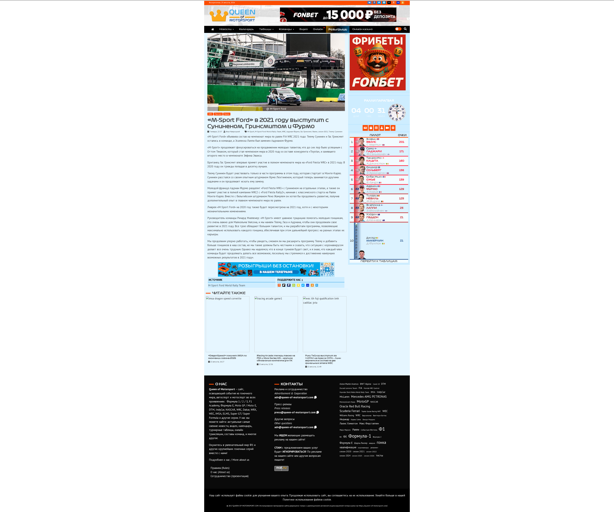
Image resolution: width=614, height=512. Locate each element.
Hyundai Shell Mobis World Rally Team (354, 392)
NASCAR (374, 402)
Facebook (374, 2)
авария (372, 443)
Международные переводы (307, 285)
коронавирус (363, 447)
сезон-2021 (323, 131)
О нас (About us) (220, 472)
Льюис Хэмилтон (349, 423)
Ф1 (382, 429)
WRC (210, 114)
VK (369, 2)
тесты (379, 455)
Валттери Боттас (380, 415)
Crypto (402, 2)
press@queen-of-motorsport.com (295, 412)
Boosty (393, 2)
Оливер (376, 170)
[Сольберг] (360, 170)
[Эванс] (360, 142)
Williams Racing (347, 415)
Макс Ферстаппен (369, 423)
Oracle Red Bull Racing (355, 406)
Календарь (246, 29)
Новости (225, 29)
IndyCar (381, 392)
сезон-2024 (345, 455)
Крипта (312, 285)
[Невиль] (360, 199)
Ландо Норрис (368, 419)
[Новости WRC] (365, 128)
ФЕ (345, 436)
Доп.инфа (316, 285)
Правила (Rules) (220, 468)
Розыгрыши (337, 29)
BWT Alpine (365, 383)
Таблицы (265, 29)
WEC (385, 411)
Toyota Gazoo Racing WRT (371, 411)
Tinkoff (298, 285)
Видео (303, 29)
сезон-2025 (357, 456)
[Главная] (212, 29)
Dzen (389, 2)
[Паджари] (360, 151)
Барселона (366, 415)
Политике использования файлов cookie (307, 499)
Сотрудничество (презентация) (229, 476)
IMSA (373, 392)
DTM (383, 383)
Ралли (226, 114)
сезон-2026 (369, 456)
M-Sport (251, 131)
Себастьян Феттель (369, 430)
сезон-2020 (345, 451)
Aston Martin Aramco (349, 384)
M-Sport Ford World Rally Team (268, 131)
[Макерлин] (360, 240)
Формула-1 (359, 436)
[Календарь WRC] (371, 128)
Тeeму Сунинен (335, 131)
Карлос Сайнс (356, 419)
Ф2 (341, 437)
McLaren (344, 396)
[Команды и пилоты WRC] (381, 128)
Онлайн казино (362, 29)
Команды (285, 29)
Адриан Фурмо (293, 131)
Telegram (384, 2)
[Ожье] (360, 180)
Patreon (283, 285)
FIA (360, 388)
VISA (398, 2)
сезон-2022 (371, 451)
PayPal (289, 285)
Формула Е (346, 443)
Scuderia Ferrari (350, 411)
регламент (374, 448)
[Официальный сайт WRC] (393, 128)
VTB (303, 285)
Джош (374, 241)
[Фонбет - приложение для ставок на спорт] (338, 21)
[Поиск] (405, 29)
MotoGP (363, 401)
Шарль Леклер (360, 443)
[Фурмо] (360, 189)
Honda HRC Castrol (371, 388)
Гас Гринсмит (306, 131)
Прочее (218, 114)
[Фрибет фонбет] (378, 89)
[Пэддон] (360, 217)
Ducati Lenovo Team (348, 388)
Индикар (344, 419)
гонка (381, 442)
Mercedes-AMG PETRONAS (369, 396)
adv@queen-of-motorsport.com (293, 397)
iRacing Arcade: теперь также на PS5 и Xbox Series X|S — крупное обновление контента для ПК (276, 358)
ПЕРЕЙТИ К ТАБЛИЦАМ (379, 261)
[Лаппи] (360, 208)
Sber (293, 285)
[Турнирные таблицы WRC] (376, 128)
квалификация (348, 447)
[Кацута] (360, 161)
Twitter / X (379, 2)
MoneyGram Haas (347, 402)
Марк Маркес (345, 430)
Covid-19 (376, 384)
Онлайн (318, 29)
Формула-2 (377, 437)
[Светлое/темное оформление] (398, 29)
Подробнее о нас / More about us (229, 460)
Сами (376, 151)
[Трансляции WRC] (387, 128)
